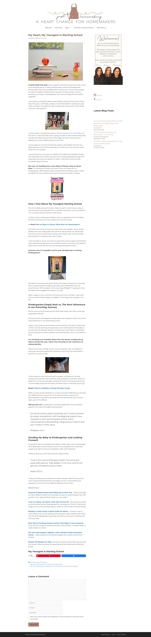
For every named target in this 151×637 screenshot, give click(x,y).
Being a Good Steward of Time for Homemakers (46, 564)
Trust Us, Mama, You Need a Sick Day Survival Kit (48, 502)
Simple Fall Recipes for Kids (39, 542)
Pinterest (99, 95)
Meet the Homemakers (105, 634)
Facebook (98, 99)
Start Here (58, 28)
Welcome (48, 28)
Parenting (43, 562)
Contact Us (114, 634)
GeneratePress (42, 634)
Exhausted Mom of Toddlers (71, 133)
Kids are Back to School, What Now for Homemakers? (57, 224)
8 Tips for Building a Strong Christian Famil (51, 388)
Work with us (101, 28)
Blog (67, 28)
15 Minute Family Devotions (84, 28)
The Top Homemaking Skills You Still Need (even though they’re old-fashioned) (108, 123)
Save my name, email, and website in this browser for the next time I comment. (57, 618)
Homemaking (34, 562)
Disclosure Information (121, 634)
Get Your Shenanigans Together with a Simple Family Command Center (54, 566)
